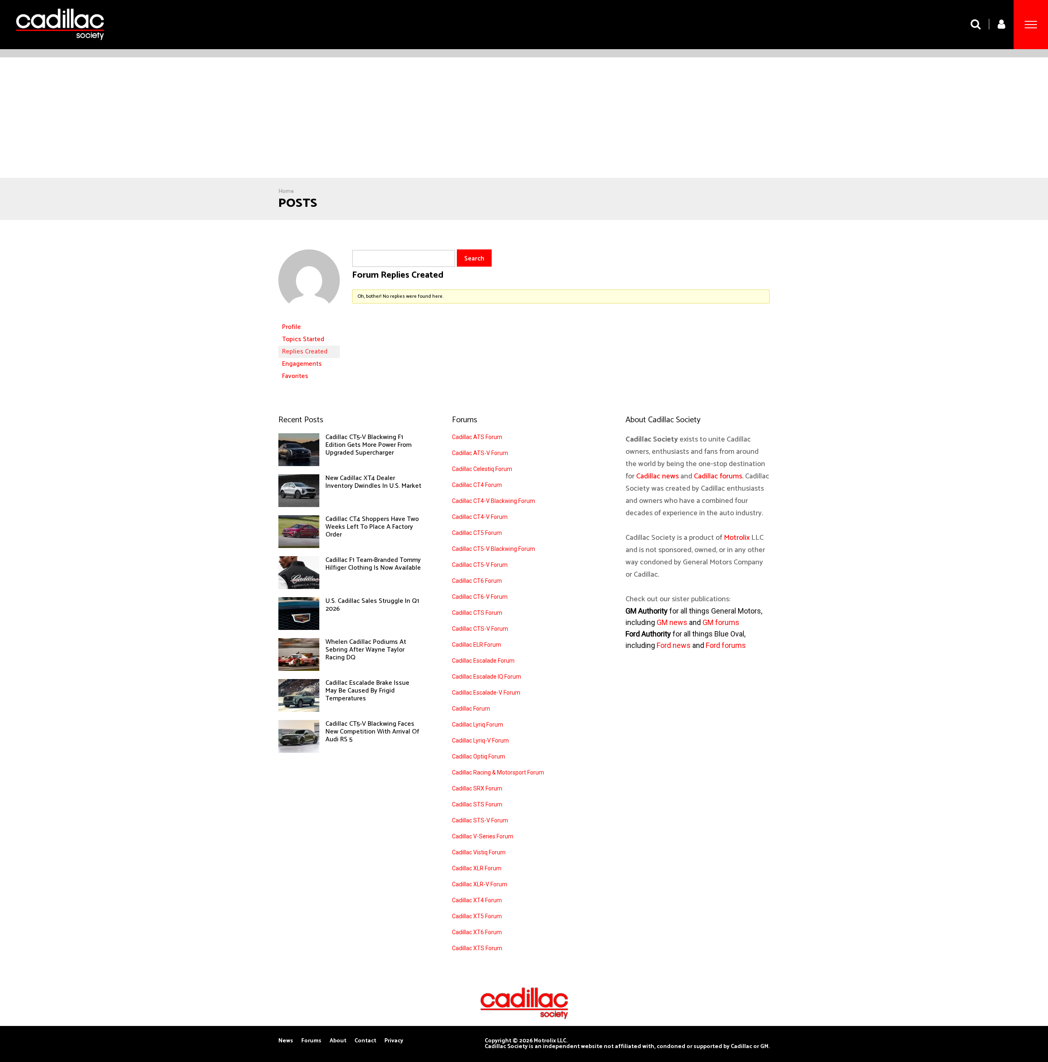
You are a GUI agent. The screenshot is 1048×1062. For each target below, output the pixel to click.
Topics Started (303, 339)
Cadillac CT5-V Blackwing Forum (493, 549)
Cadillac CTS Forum (477, 612)
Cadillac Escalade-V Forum (486, 692)
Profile (291, 327)
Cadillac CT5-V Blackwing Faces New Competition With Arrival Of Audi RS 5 (372, 731)
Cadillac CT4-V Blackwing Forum (493, 501)
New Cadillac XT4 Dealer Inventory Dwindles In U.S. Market (373, 482)
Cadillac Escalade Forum (483, 660)
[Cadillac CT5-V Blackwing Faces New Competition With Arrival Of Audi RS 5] (298, 751)
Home (286, 191)
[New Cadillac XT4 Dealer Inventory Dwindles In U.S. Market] (298, 505)
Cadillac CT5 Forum (477, 533)
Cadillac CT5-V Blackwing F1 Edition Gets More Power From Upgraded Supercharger (368, 445)
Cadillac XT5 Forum (477, 916)
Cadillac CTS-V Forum (480, 628)
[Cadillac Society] (60, 46)
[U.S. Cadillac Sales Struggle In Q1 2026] (298, 628)
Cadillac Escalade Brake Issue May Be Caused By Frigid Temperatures (367, 690)
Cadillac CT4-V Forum (480, 517)
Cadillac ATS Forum (477, 437)
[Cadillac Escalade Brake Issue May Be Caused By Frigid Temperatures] (298, 710)
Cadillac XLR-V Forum (479, 884)
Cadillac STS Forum (477, 804)
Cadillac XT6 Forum (477, 932)
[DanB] (309, 317)
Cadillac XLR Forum (476, 868)
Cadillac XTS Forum (477, 948)
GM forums (720, 622)
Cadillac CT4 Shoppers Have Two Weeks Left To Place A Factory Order (372, 527)
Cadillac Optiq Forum (478, 756)
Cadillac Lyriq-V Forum (480, 740)
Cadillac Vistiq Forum (479, 852)
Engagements (302, 363)
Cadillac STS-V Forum (480, 820)
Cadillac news (657, 476)
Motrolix (737, 538)
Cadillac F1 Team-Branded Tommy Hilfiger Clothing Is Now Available (373, 564)
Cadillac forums (718, 476)
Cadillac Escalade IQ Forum (486, 676)
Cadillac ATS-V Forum (480, 453)
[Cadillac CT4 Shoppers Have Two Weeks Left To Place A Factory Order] (298, 546)
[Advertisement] (524, 118)
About (338, 1041)
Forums (311, 1041)
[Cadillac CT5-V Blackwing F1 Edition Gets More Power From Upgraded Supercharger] (298, 464)
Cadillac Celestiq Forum (482, 469)
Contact (365, 1041)
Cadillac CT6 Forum (477, 580)
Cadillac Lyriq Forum (477, 724)
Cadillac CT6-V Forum (480, 596)
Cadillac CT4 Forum (477, 485)
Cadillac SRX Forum (477, 788)
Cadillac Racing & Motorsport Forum (498, 772)
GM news (672, 622)
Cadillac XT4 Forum (477, 900)
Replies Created (305, 351)
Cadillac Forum (471, 708)
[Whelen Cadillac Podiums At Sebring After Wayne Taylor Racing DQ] (298, 669)
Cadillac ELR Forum (476, 644)
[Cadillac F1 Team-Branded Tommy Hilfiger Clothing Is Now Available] (298, 587)
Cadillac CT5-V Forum (480, 565)
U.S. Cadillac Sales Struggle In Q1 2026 (372, 605)
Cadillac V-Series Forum (482, 836)
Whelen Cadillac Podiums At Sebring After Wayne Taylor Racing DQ (365, 649)
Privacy (393, 1041)
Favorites (295, 376)
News (285, 1041)
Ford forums (726, 645)
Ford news (674, 645)
